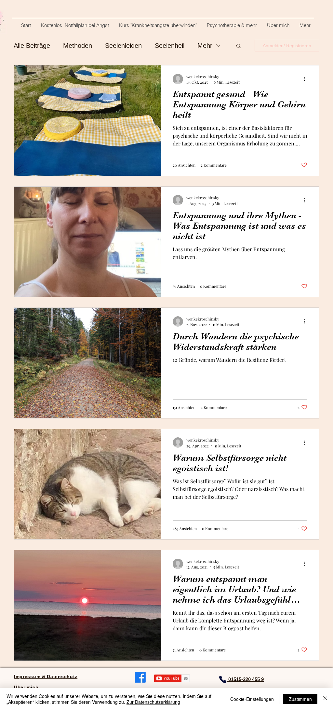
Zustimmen (300, 699)
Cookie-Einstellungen (252, 699)
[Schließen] (325, 699)
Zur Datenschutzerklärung (153, 702)
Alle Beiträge (32, 45)
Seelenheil (169, 45)
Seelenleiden (123, 45)
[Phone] (223, 679)
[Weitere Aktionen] (306, 79)
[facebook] (140, 677)
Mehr (204, 45)
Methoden (77, 45)
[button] (238, 46)
